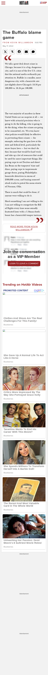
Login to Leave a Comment (24, 263)
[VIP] (43, 3)
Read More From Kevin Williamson (24, 228)
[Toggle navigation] (3, 3)
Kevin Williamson (18, 42)
